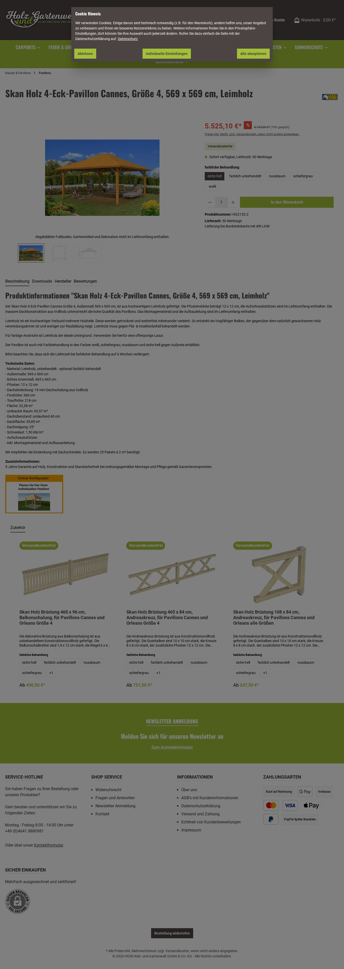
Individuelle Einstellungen (167, 54)
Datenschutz (128, 39)
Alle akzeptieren (253, 54)
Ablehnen (85, 54)
